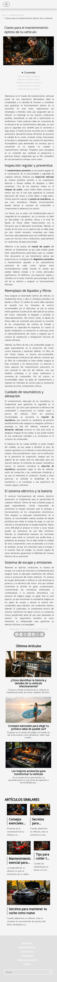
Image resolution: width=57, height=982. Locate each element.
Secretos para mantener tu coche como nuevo (28, 911)
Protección (27, 955)
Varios (27, 964)
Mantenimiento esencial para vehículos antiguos (20, 864)
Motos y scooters (27, 960)
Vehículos (27, 943)
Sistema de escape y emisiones (28, 89)
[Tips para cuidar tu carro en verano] (42, 845)
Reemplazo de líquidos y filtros (28, 79)
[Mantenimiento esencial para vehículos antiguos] (19, 847)
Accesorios (27, 951)
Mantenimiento (17, 15)
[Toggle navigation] (6, 4)
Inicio (4, 15)
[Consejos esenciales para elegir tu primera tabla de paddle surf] (28, 710)
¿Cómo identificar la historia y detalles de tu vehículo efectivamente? (28, 683)
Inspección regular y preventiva (28, 76)
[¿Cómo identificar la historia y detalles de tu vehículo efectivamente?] (28, 664)
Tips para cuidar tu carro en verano (42, 860)
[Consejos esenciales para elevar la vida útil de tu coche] (17, 809)
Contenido (29, 72)
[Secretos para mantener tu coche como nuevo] (40, 809)
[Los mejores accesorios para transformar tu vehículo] (28, 755)
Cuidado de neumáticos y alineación (28, 82)
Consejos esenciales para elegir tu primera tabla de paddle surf (28, 727)
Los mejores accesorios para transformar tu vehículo (29, 772)
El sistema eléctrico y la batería (28, 86)
